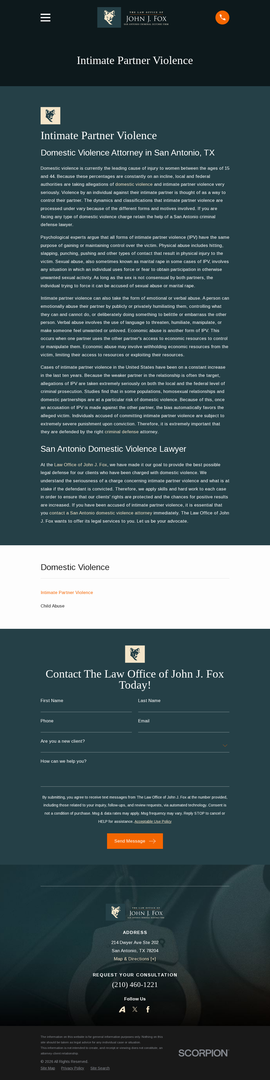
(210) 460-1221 (135, 985)
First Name (52, 700)
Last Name (149, 700)
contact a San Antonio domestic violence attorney (101, 512)
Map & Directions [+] (135, 958)
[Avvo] (122, 1009)
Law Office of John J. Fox (80, 464)
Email (144, 721)
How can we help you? (63, 761)
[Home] (132, 17)
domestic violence (134, 184)
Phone (47, 721)
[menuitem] (135, 593)
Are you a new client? (63, 741)
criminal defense (122, 431)
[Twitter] (135, 1009)
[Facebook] (148, 1009)
